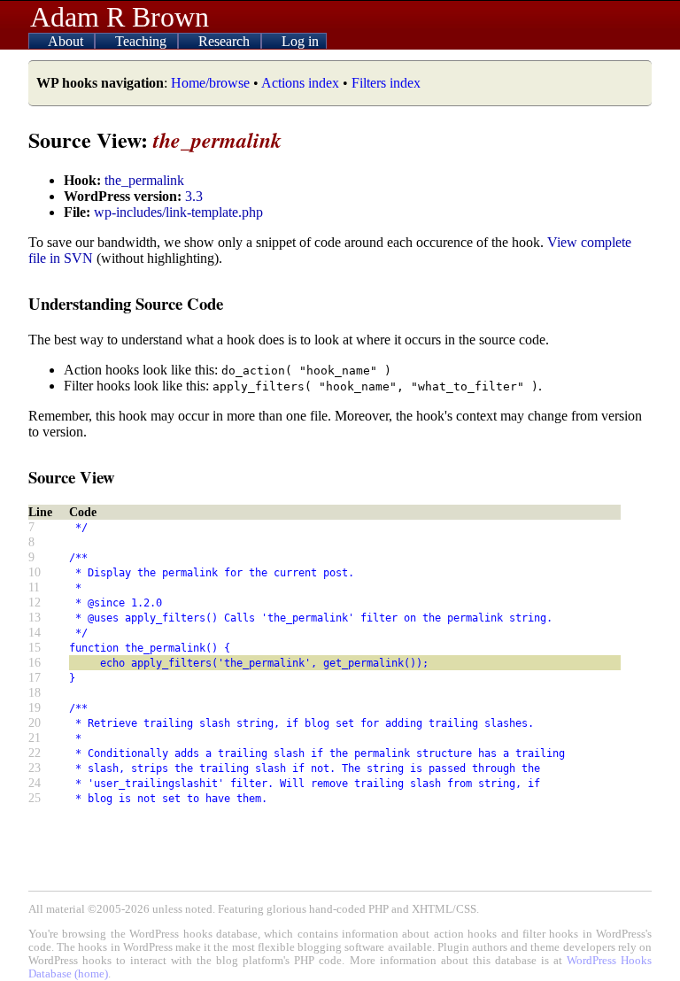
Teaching (142, 41)
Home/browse (210, 82)
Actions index (300, 82)
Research (225, 41)
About (67, 41)
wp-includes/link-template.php (178, 212)
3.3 (194, 196)
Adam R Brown (119, 17)
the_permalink (144, 180)
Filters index (386, 82)
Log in (300, 41)
